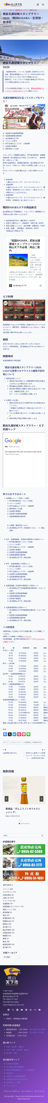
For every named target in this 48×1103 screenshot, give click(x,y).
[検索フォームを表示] (43, 5)
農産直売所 (7, 944)
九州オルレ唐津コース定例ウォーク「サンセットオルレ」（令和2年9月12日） (35, 754)
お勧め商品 (7, 895)
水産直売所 (7, 933)
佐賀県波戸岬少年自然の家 (16, 1079)
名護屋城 (27, 742)
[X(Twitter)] (13, 1010)
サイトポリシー (27, 1091)
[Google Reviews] (31, 1010)
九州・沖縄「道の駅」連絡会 (17, 1050)
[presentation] (24, 790)
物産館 (5, 936)
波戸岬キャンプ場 (13, 1082)
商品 (4, 915)
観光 (4, 941)
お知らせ (11, 10)
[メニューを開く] (38, 4)
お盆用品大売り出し (10, 751)
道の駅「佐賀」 (12, 1053)
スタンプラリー (17, 742)
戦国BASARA (37, 742)
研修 (4, 938)
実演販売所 (7, 918)
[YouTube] (22, 1010)
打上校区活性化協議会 (15, 1067)
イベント (5, 10)
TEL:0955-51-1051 (36, 1032)
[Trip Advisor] (35, 1010)
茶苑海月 (9, 1073)
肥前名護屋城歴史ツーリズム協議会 (20, 1070)
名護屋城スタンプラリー (21, 10)
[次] (41, 799)
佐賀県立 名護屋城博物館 (16, 1076)
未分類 (5, 927)
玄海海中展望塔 (12, 1064)
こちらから (27, 636)
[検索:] (24, 835)
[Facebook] (8, 1010)
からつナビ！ (11, 1085)
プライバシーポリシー (12, 1091)
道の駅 (5, 947)
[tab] (19, 823)
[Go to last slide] (6, 799)
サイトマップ (39, 1091)
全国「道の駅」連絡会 (15, 1047)
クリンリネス (8, 901)
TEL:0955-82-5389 (37, 1029)
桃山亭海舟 (7, 930)
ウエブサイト (8, 892)
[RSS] (26, 1010)
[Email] (39, 1010)
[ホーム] (3, 31)
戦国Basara (33, 10)
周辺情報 (6, 912)
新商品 (5, 924)
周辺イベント (8, 909)
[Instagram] (17, 1010)
